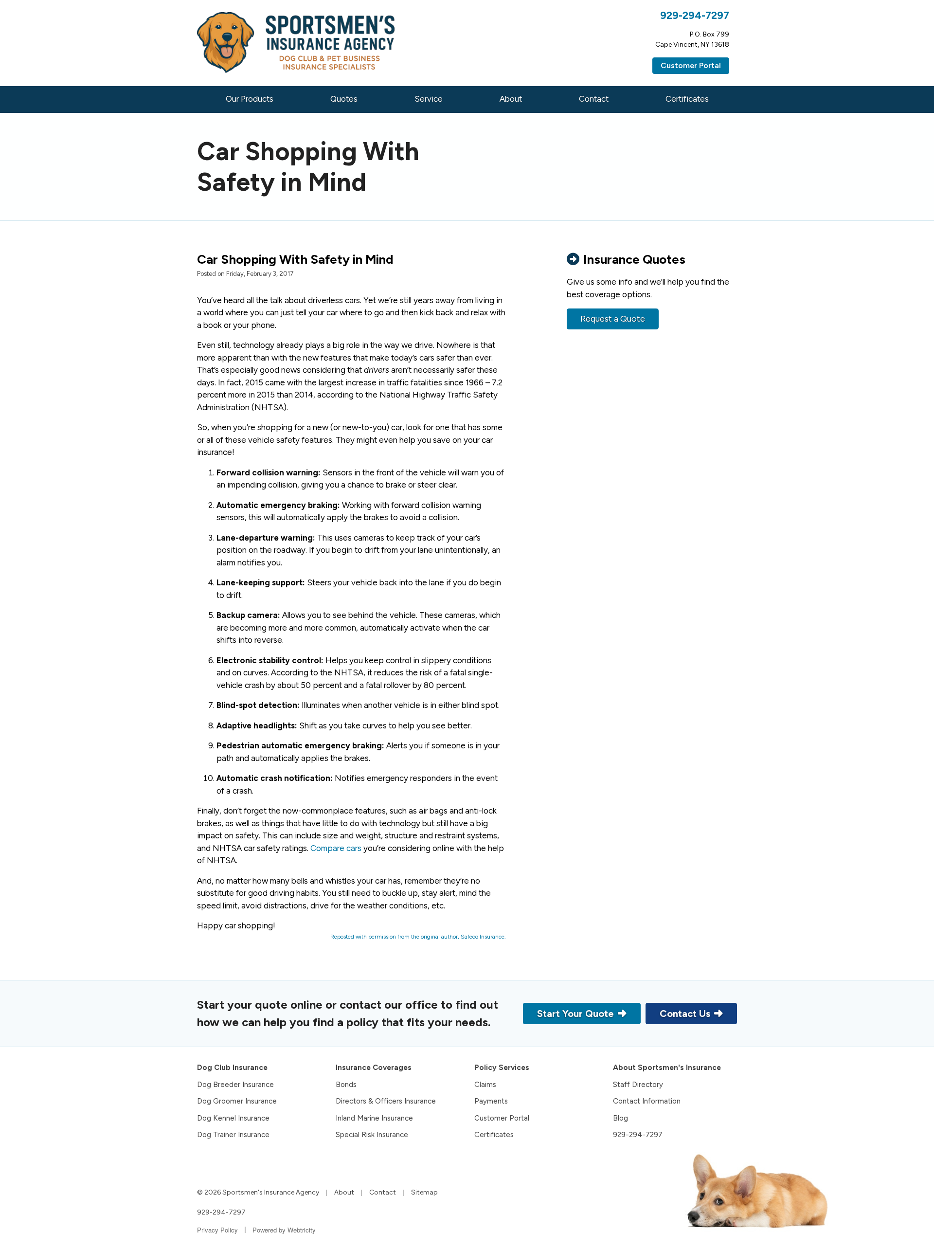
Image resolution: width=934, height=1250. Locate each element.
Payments (491, 1101)
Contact (594, 99)
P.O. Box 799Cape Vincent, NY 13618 (692, 39)
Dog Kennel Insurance (233, 1118)
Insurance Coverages (374, 1067)
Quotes (344, 99)
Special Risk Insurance (372, 1134)
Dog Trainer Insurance (233, 1134)
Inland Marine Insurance (374, 1118)
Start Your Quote (575, 1013)
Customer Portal (691, 65)
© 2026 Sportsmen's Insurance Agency (258, 1192)
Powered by (284, 1229)
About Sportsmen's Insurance (667, 1067)
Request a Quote (612, 318)
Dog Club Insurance (232, 1067)
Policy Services (501, 1067)
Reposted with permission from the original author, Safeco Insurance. (418, 936)
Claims (485, 1084)
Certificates (687, 99)
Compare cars (335, 848)
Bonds (346, 1084)
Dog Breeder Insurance (235, 1084)
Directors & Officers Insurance (386, 1101)
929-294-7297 (694, 15)
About (511, 99)
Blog (620, 1118)
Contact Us (685, 1013)
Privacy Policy (217, 1229)
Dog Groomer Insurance (237, 1101)
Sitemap (424, 1192)
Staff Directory (638, 1084)
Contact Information (647, 1101)
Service (428, 99)
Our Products (249, 99)
